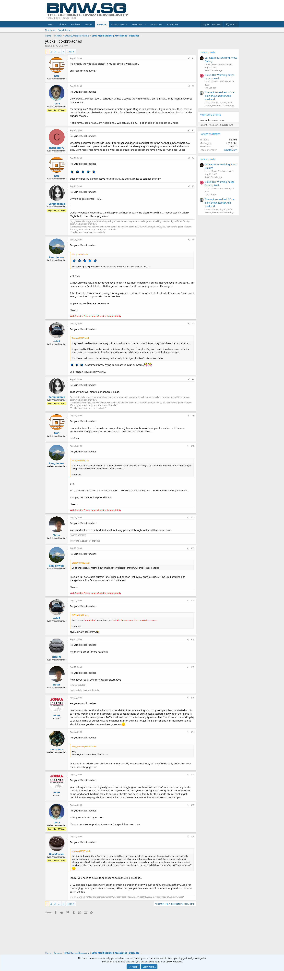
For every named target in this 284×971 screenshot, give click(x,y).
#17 (192, 732)
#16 (192, 697)
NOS (49, 46)
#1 (193, 58)
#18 (192, 774)
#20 (192, 836)
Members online (210, 114)
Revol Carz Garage (213, 70)
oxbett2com (230, 149)
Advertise (172, 24)
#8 (193, 379)
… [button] (59, 51)
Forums (101, 24)
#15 (192, 667)
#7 (193, 323)
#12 (192, 548)
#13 (192, 600)
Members (137, 24)
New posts (50, 29)
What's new (117, 24)
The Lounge (210, 87)
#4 (193, 158)
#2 (193, 86)
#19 (192, 805)
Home (88, 24)
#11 (192, 517)
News (50, 24)
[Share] (189, 58)
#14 (192, 639)
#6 (193, 239)
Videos (62, 24)
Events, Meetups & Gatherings (219, 105)
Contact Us (156, 24)
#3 (193, 130)
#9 (193, 415)
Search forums (65, 29)
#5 (193, 186)
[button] (127, 24)
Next (70, 51)
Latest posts (207, 52)
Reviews (75, 24)
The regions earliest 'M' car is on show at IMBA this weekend (220, 96)
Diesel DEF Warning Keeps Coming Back (219, 76)
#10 (192, 446)
